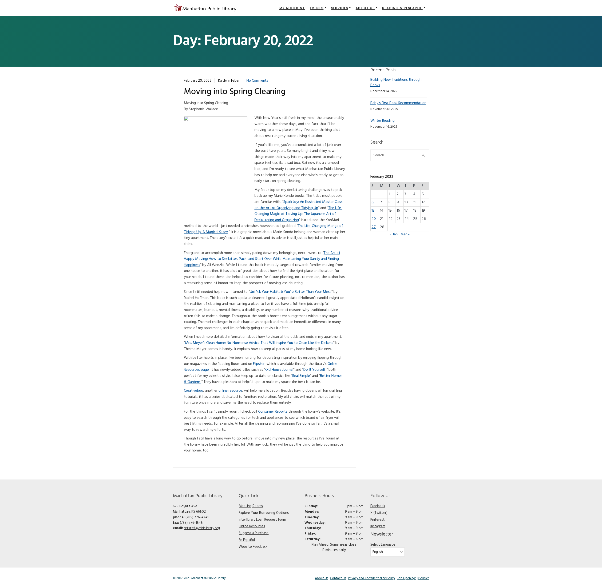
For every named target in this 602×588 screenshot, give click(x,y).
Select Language (382, 545)
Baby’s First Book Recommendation (398, 103)
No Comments (257, 81)
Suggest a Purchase (254, 533)
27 (374, 227)
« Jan (394, 234)
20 (374, 219)
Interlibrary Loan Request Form (262, 520)
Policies (423, 578)
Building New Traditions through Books (395, 82)
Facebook (377, 506)
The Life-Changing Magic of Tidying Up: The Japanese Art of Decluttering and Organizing (298, 214)
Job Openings (406, 578)
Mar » (405, 234)
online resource (230, 391)
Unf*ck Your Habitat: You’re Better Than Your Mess (290, 292)
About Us (321, 578)
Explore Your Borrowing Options (264, 513)
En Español (247, 540)
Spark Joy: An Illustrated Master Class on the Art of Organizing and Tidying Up (298, 205)
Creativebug (193, 391)
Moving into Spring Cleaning (235, 92)
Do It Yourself (314, 370)
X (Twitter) (379, 513)
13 (373, 211)
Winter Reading (382, 121)
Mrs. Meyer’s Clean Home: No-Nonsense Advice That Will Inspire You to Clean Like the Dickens (259, 343)
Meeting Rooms (251, 506)
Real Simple (301, 376)
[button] (318, 8)
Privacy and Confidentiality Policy (371, 578)
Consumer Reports (272, 412)
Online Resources (252, 526)
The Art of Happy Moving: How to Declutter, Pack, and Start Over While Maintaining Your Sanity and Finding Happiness (262, 259)
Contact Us (338, 578)
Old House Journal (279, 370)
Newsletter (381, 534)
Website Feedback (253, 547)
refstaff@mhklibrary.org (202, 528)
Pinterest (377, 520)
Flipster (259, 364)
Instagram (377, 526)
